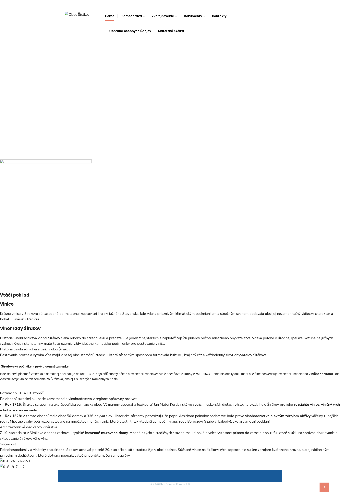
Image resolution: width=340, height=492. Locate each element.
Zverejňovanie (163, 16)
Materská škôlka (171, 31)
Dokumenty (193, 16)
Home (109, 16)
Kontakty (219, 16)
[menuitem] (132, 16)
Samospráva (131, 16)
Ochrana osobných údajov (130, 31)
